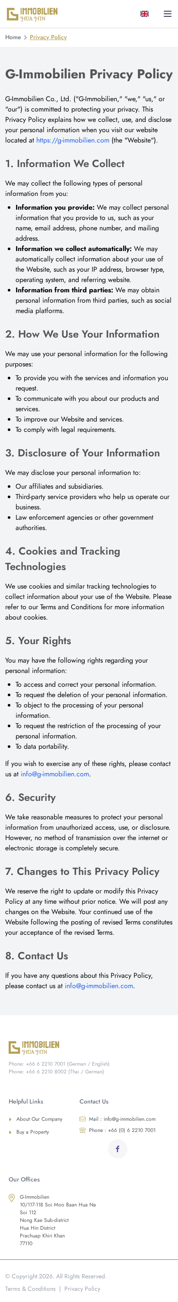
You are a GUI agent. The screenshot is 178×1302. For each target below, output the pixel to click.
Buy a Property (32, 1132)
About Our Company (39, 1119)
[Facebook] (117, 1149)
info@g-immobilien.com (55, 774)
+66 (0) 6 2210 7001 (122, 1130)
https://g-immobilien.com (72, 140)
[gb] (146, 13)
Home (13, 37)
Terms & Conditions (30, 1288)
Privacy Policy (82, 1288)
